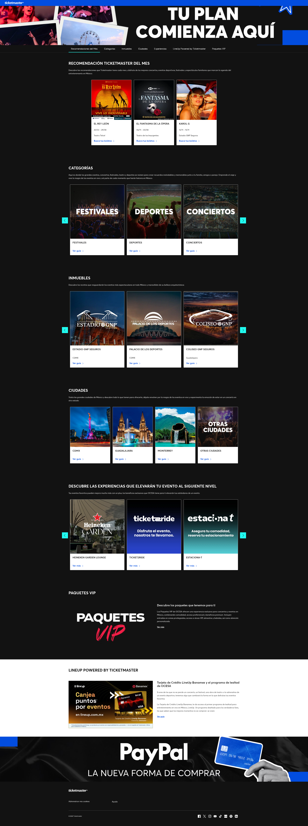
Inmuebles (127, 48)
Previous (65, 220)
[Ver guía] (111, 727)
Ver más (77, 565)
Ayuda (115, 801)
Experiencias (160, 48)
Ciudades (143, 48)
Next (243, 220)
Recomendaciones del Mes (84, 48)
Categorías (109, 48)
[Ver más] (111, 650)
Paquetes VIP (218, 48)
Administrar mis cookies (79, 801)
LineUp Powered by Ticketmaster (189, 48)
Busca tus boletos (103, 140)
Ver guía (77, 250)
